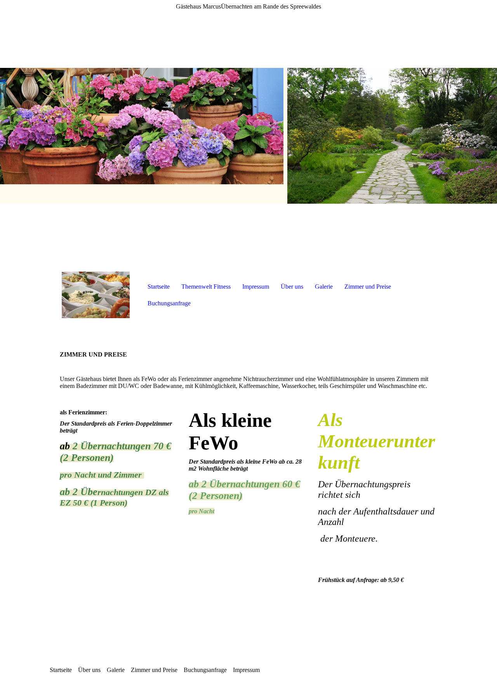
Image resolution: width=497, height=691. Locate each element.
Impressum (255, 286)
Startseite (159, 286)
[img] (248, 136)
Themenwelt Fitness (206, 286)
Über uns (292, 286)
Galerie (324, 286)
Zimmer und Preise (367, 286)
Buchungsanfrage (169, 303)
